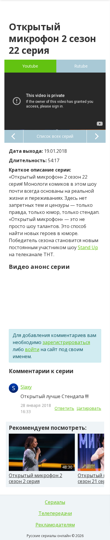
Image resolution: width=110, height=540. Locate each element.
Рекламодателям (55, 524)
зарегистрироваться (66, 342)
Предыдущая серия (13, 136)
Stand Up (88, 247)
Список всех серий (55, 136)
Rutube (81, 66)
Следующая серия (96, 136)
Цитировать (89, 408)
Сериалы (55, 502)
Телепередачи (55, 513)
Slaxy (26, 387)
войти (32, 349)
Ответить (64, 408)
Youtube (30, 66)
